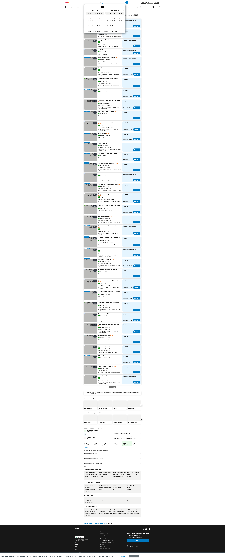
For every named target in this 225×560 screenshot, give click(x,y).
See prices (136, 26)
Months (107, 7)
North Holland (104, 523)
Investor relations (78, 547)
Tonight (89, 31)
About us (76, 544)
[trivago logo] (68, 2)
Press (76, 549)
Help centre (102, 546)
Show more (87, 478)
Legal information (103, 535)
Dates (103, 7)
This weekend (106, 31)
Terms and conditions (104, 533)
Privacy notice (103, 537)
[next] (123, 10)
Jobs (76, 546)
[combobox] (93, 3)
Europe (91, 523)
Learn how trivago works (105, 548)
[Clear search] (100, 2)
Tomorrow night (97, 31)
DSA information (103, 538)
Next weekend (114, 31)
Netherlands (97, 523)
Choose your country (79, 531)
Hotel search (86, 523)
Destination (87, 1)
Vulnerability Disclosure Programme (107, 542)
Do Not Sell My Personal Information (107, 540)
